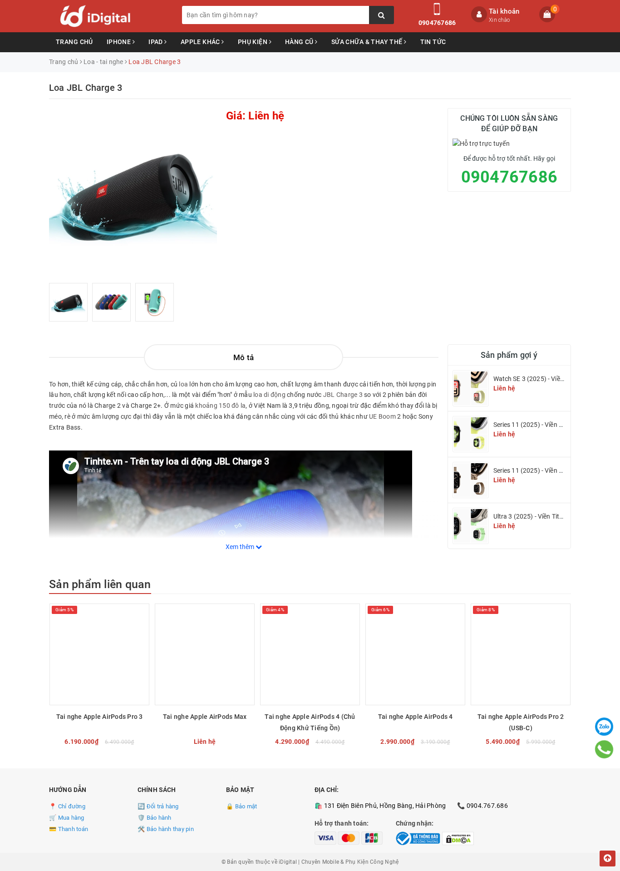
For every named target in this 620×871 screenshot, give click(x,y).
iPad (156, 41)
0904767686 (437, 22)
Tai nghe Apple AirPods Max (205, 716)
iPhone (120, 41)
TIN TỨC (433, 41)
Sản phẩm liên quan (100, 584)
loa (183, 384)
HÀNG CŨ (300, 41)
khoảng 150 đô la (220, 405)
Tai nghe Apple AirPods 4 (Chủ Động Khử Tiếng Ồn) (310, 722)
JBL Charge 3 (343, 394)
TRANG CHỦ (74, 41)
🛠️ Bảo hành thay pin (166, 829)
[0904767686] (604, 749)
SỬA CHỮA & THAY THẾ (367, 41)
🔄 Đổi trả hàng (158, 806)
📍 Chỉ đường (67, 806)
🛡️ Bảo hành (155, 817)
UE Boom (382, 416)
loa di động (269, 394)
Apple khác (201, 41)
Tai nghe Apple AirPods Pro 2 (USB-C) (520, 722)
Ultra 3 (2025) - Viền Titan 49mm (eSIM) (550, 516)
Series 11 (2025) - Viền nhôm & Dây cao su (553, 424)
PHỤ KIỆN (253, 41)
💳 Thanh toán (68, 829)
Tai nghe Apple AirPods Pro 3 (99, 716)
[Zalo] (604, 727)
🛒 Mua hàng (66, 817)
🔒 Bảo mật (241, 806)
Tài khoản (504, 11)
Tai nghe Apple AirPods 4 (415, 716)
